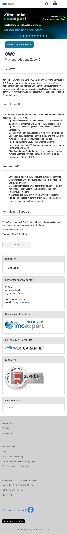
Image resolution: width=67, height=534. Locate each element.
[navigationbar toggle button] (63, 4)
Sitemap (9, 407)
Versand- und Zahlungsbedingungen (19, 461)
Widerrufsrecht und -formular (15, 466)
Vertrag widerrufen (13, 521)
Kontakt (6, 428)
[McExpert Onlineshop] (7, 4)
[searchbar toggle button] (47, 4)
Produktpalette (12, 104)
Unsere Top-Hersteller (18, 44)
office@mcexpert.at (21, 302)
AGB (4, 451)
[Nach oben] (58, 529)
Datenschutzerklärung (12, 456)
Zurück (16, 244)
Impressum (7, 433)
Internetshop (23, 529)
